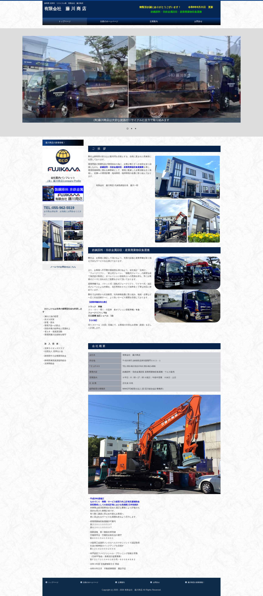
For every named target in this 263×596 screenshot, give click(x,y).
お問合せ (198, 21)
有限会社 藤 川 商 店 (65, 8)
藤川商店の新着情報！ (56, 142)
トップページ (65, 21)
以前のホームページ (109, 21)
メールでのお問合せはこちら (63, 267)
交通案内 (154, 21)
